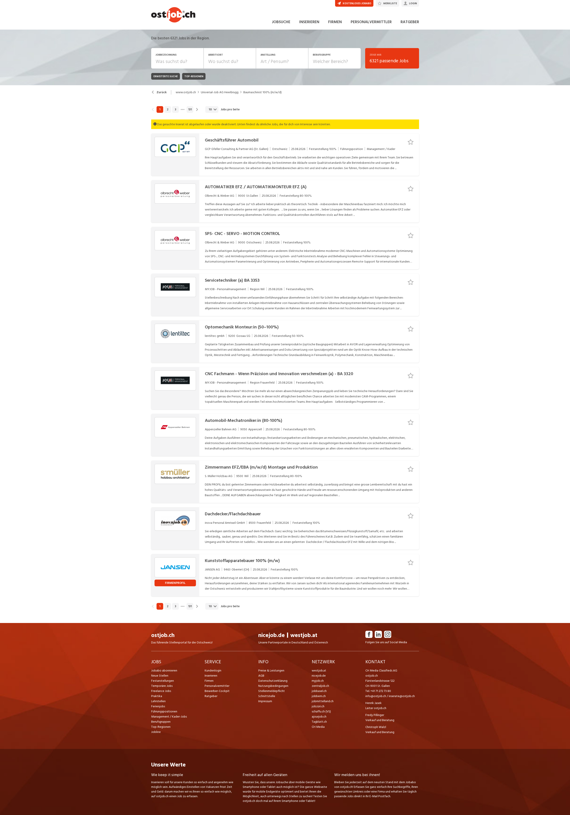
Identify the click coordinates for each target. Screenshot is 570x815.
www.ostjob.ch (186, 92)
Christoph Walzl (375, 727)
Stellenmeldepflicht (271, 691)
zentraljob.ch (320, 685)
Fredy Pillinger (374, 715)
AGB (261, 675)
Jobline (156, 731)
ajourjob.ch (319, 716)
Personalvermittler (217, 685)
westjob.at (303, 635)
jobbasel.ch (319, 691)
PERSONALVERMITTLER (371, 22)
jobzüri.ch (318, 706)
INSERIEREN (309, 22)
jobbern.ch (319, 696)
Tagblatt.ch (319, 721)
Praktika (156, 696)
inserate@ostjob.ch (402, 696)
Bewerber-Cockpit (217, 691)
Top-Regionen (161, 726)
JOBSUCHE (281, 22)
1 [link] (159, 109)
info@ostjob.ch (375, 696)
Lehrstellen (158, 701)
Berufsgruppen (161, 721)
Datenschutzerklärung (272, 680)
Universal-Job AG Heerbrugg (219, 92)
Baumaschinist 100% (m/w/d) (262, 92)
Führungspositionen (164, 711)
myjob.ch (318, 680)
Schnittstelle (266, 696)
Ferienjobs (158, 706)
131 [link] (190, 109)
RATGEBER (410, 22)
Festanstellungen (162, 680)
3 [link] (175, 109)
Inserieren (211, 675)
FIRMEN (335, 22)
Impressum (265, 701)
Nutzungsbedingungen (273, 685)
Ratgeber (211, 696)
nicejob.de (271, 635)
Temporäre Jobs (162, 685)
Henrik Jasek (373, 703)
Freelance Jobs (161, 691)
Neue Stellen (159, 675)
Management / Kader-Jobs (169, 716)
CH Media (318, 726)
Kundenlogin (213, 670)
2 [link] (167, 109)
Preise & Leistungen (271, 670)
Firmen (209, 680)
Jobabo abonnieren (164, 670)
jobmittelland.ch (323, 701)
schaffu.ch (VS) (321, 711)
